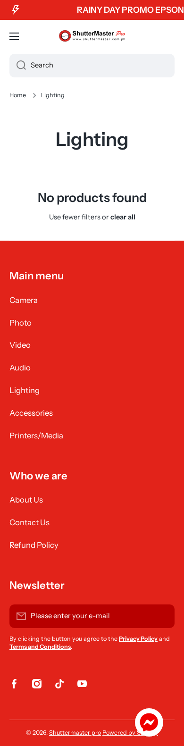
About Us (26, 499)
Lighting (24, 390)
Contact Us (29, 522)
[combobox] (92, 65)
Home (17, 95)
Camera (23, 300)
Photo (20, 322)
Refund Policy (34, 545)
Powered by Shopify (130, 732)
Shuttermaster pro (75, 732)
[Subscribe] (163, 616)
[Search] (17, 65)
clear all (122, 217)
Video (20, 345)
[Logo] (92, 36)
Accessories (31, 413)
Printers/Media (36, 435)
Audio (20, 367)
